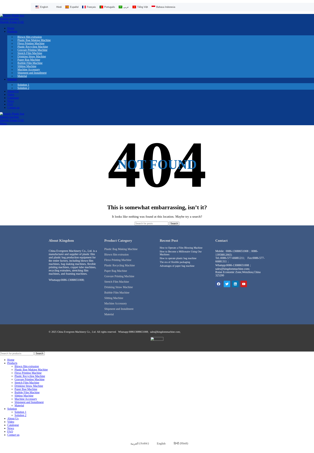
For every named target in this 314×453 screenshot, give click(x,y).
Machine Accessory (115, 303)
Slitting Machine (113, 298)
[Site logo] (12, 22)
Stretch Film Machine (116, 281)
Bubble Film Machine (116, 292)
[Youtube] (243, 284)
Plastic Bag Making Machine (121, 249)
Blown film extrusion (116, 254)
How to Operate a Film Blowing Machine (181, 247)
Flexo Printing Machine (117, 259)
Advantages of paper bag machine (177, 266)
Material (22, 76)
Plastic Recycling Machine (119, 265)
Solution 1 (20, 411)
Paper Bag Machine (115, 270)
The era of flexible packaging (175, 262)
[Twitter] (227, 284)
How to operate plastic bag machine (178, 258)
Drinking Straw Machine (118, 287)
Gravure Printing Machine (119, 276)
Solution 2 (23, 88)
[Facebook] (218, 284)
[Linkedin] (235, 284)
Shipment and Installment (32, 72)
